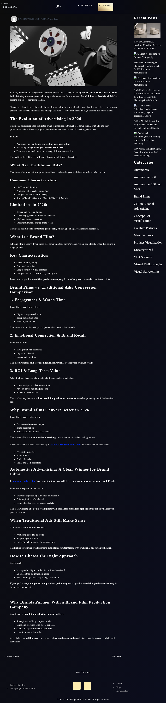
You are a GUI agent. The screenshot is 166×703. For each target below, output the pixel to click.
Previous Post (11, 657)
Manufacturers (143, 235)
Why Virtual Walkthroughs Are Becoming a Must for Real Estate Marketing (148, 152)
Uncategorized (143, 249)
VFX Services (143, 257)
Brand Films (142, 196)
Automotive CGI (145, 177)
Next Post (118, 657)
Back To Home (83, 672)
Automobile (142, 170)
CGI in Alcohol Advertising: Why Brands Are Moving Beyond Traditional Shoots (147, 124)
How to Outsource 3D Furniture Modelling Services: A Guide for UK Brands (147, 45)
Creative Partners (145, 228)
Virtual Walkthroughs (148, 264)
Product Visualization (148, 242)
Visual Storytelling (146, 271)
